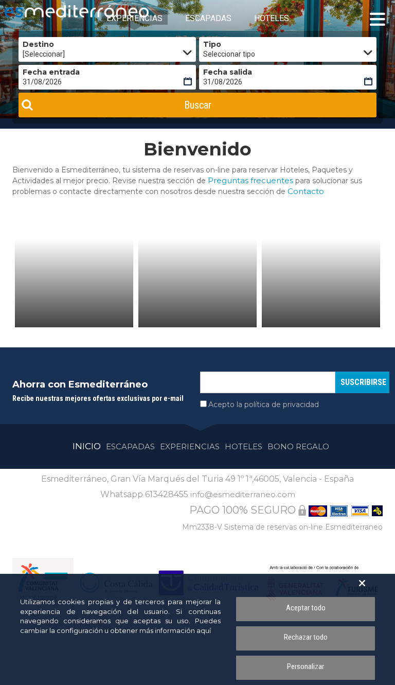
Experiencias (190, 446)
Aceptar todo (306, 607)
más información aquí (175, 630)
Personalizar (305, 666)
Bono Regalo (298, 446)
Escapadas (130, 446)
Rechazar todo (306, 637)
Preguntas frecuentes (250, 180)
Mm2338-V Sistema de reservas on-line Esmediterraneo (282, 527)
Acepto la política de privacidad (263, 404)
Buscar (197, 105)
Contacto (306, 191)
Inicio (87, 446)
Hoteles (243, 446)
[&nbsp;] (74, 283)
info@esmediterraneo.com (242, 494)
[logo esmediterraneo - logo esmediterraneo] (51, 11)
